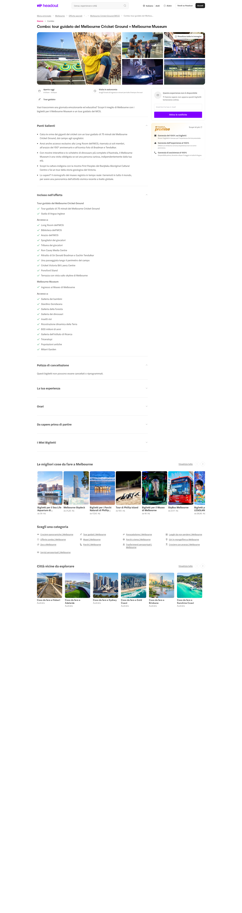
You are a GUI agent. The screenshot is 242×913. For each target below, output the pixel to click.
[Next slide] (203, 464)
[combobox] (100, 5)
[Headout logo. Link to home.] (47, 5)
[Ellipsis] (86, 16)
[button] (79, 58)
